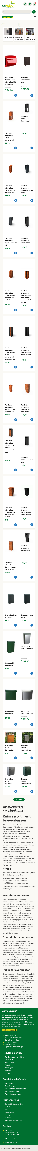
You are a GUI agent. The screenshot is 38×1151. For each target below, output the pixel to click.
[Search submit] (34, 12)
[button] (35, 17)
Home (3, 21)
